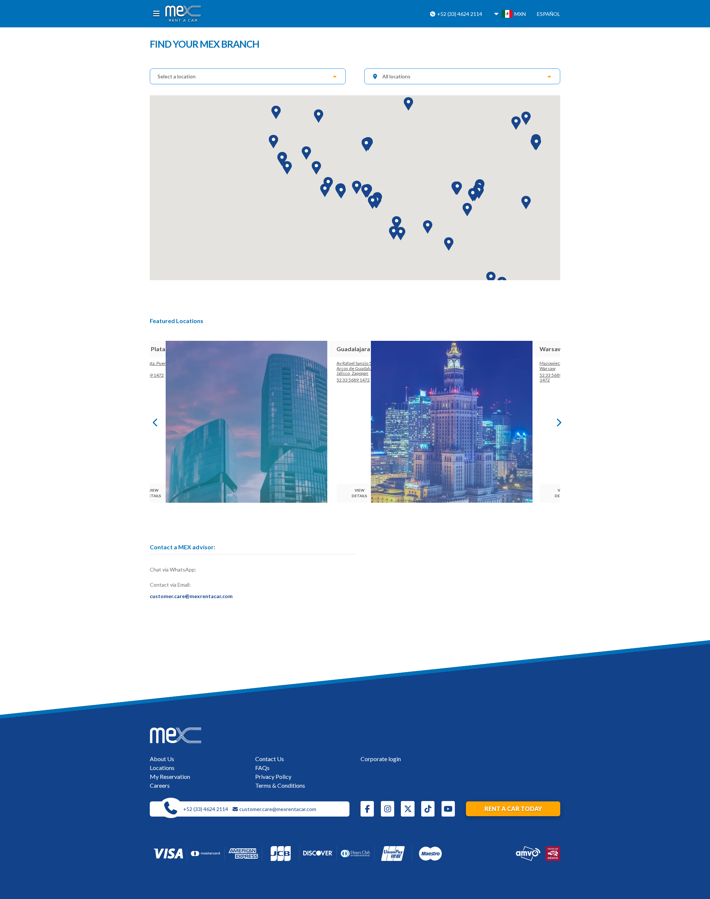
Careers (160, 785)
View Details (154, 493)
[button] (287, 167)
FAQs (262, 767)
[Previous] (153, 421)
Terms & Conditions (280, 785)
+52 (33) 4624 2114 (459, 14)
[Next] (556, 421)
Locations (162, 767)
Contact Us (269, 758)
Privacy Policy (273, 776)
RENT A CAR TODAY (513, 808)
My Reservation (170, 776)
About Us (162, 758)
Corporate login (381, 758)
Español (548, 14)
